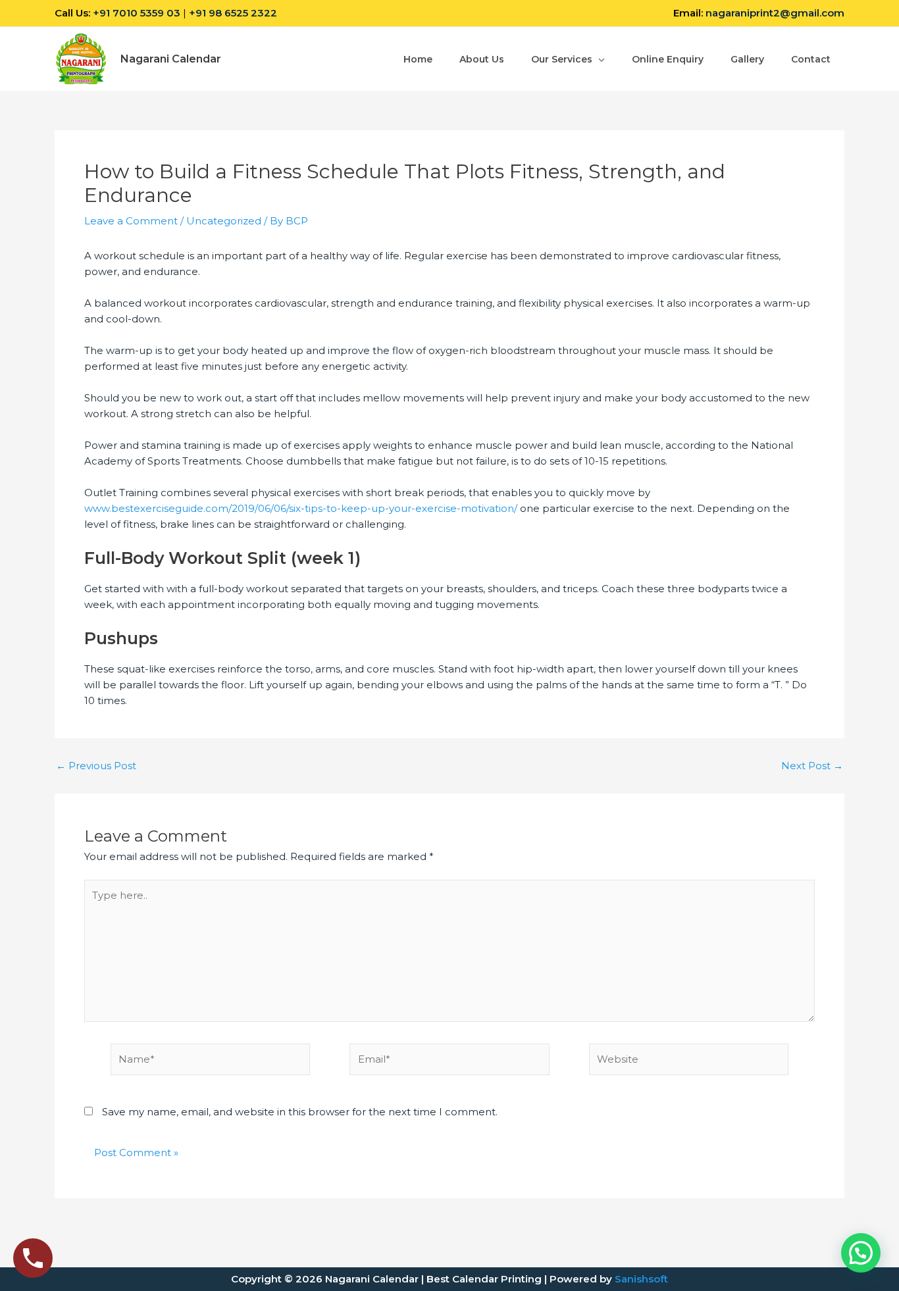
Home (417, 59)
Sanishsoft (641, 1279)
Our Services (561, 59)
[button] (861, 1253)
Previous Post (96, 766)
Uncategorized (223, 221)
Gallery (747, 59)
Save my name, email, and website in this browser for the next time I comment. (300, 1111)
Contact (811, 59)
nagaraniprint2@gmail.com (775, 13)
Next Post (812, 766)
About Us (481, 59)
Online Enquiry (668, 59)
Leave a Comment (131, 221)
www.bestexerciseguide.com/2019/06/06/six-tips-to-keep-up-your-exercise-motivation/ (300, 508)
